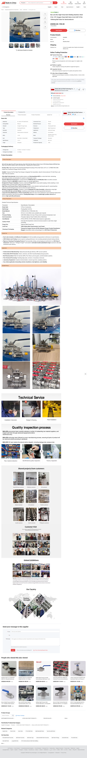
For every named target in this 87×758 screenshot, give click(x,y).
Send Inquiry (59, 30)
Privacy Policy (63, 752)
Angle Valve (4, 731)
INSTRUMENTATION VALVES (7, 718)
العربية (51, 749)
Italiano (36, 749)
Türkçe (70, 749)
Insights (77, 748)
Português (21, 749)
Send (13, 650)
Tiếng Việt (74, 749)
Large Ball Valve (15, 741)
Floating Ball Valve (32, 9)
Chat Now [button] (78, 30)
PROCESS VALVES (47, 718)
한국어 (54, 749)
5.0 (69, 114)
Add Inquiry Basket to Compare (25, 50)
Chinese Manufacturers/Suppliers (27, 748)
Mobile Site (73, 748)
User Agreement (51, 752)
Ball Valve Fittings (55, 737)
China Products (17, 748)
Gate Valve (20, 731)
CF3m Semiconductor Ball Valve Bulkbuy (29, 741)
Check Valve (12, 731)
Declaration (57, 752)
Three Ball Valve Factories (7, 737)
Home (2, 9)
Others (66, 718)
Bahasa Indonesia (81, 749)
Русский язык (31, 749)
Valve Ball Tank (5, 741)
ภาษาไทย (65, 749)
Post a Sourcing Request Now (40, 650)
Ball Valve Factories (20, 737)
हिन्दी (62, 749)
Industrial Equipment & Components (11, 9)
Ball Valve (25, 9)
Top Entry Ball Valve (51, 731)
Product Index (67, 748)
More (2, 743)
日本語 (58, 749)
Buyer (56, 7)
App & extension (69, 7)
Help (62, 7)
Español (16, 749)
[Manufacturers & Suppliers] (8, 2)
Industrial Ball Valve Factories (42, 737)
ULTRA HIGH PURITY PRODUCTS (29, 718)
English (11, 749)
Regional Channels (59, 748)
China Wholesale (38, 748)
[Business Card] (83, 118)
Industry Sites (52, 748)
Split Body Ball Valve (39, 731)
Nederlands (46, 749)
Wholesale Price (45, 748)
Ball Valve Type (30, 737)
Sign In (52, 106)
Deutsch (41, 749)
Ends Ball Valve (65, 737)
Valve (21, 9)
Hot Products (10, 748)
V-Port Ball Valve (29, 731)
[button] (57, 115)
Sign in (84, 3)
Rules (85, 7)
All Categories (6, 7)
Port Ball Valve (74, 737)
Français (25, 749)
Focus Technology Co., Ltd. (35, 752)
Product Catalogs (20, 715)
